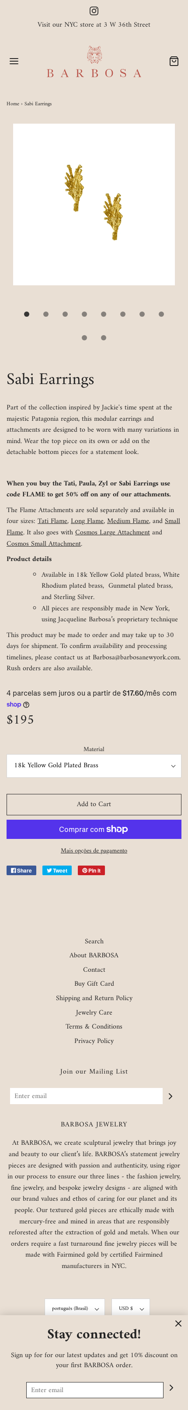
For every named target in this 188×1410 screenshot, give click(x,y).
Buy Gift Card (94, 984)
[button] (94, 214)
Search (94, 942)
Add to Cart (94, 804)
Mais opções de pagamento (94, 850)
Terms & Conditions (94, 1027)
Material (94, 750)
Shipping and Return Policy (94, 999)
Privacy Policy (94, 1041)
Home (13, 104)
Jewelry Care (94, 1013)
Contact (94, 970)
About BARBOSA (94, 956)
